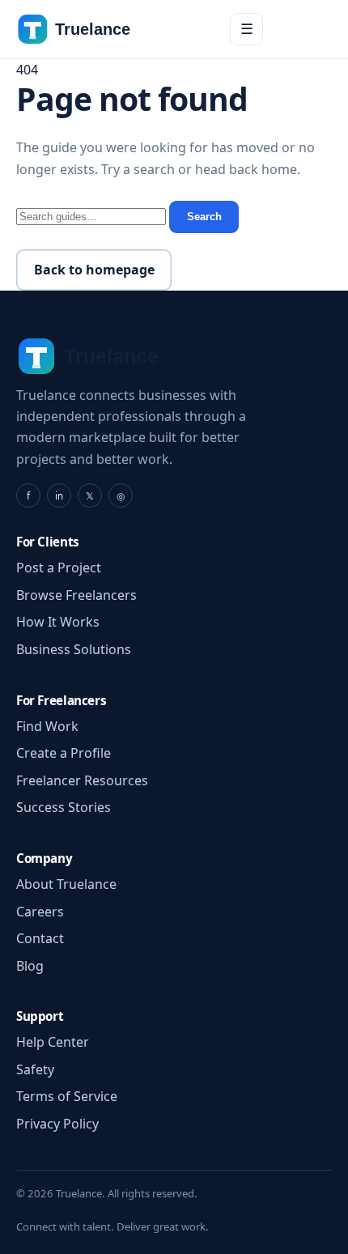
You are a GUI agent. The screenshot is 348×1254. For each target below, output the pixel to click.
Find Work (47, 726)
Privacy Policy (57, 1124)
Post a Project (58, 567)
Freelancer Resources (82, 780)
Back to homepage (94, 269)
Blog (30, 966)
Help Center (52, 1042)
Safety (35, 1069)
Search (204, 216)
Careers (40, 911)
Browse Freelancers (76, 595)
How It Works (58, 622)
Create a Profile (63, 753)
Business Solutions (73, 649)
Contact (40, 938)
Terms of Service (66, 1096)
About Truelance (66, 884)
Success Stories (63, 807)
